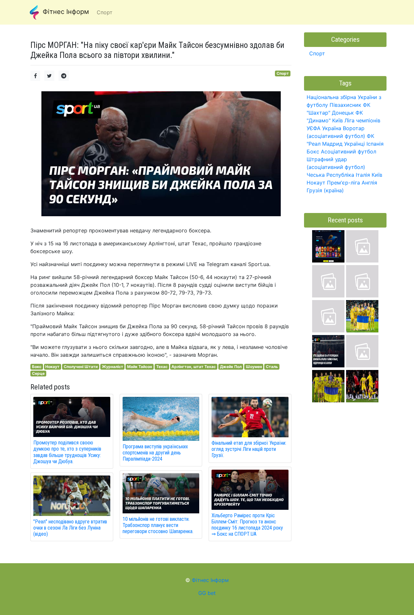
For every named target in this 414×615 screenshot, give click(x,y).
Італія (363, 175)
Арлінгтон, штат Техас (193, 366)
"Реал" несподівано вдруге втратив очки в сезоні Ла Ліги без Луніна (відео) (70, 528)
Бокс (36, 366)
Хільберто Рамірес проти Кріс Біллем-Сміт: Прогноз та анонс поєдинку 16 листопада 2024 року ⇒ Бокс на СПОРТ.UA (247, 524)
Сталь (272, 366)
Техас (162, 366)
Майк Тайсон (139, 366)
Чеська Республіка (330, 175)
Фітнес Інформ (65, 12)
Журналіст (112, 366)
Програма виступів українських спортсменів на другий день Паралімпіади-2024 (155, 452)
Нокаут (52, 366)
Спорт (283, 73)
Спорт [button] (105, 12)
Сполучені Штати (81, 366)
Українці (354, 143)
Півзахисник (345, 105)
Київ (377, 175)
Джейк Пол (231, 366)
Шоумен (254, 366)
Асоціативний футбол (348, 151)
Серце (38, 373)
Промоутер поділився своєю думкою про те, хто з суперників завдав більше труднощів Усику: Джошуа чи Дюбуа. (67, 452)
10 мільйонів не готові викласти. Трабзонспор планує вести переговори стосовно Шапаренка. (158, 525)
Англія (369, 182)
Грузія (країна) (325, 190)
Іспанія (375, 143)
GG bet (207, 593)
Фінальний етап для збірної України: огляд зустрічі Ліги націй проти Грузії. (249, 449)
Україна (331, 128)
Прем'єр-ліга (343, 182)
